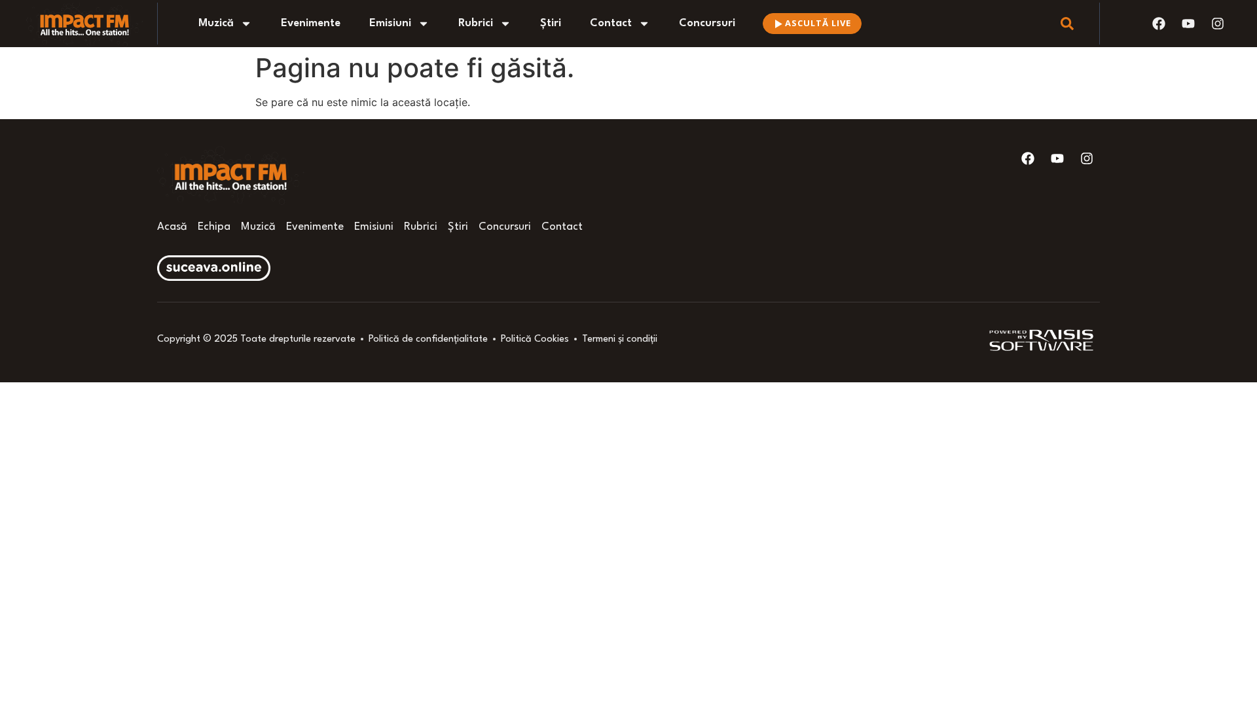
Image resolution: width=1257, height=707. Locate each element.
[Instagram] (1218, 23)
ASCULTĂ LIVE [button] (818, 23)
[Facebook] (1159, 23)
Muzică (216, 23)
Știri (550, 23)
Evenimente (310, 23)
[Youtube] (1188, 23)
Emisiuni (390, 23)
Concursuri (707, 23)
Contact (611, 23)
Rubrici (475, 23)
